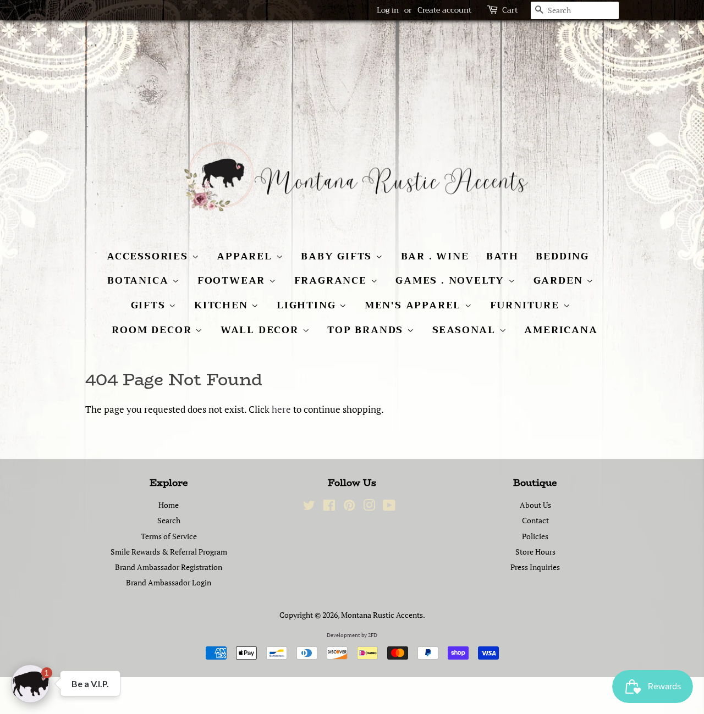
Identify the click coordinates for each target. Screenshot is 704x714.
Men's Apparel (415, 305)
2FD (372, 635)
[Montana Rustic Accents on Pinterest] (349, 507)
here (281, 409)
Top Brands (367, 330)
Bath (502, 256)
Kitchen (222, 305)
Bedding (562, 256)
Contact (535, 520)
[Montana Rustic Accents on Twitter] (309, 507)
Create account (444, 9)
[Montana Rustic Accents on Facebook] (329, 507)
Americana (560, 330)
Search (168, 520)
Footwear (233, 280)
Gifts (150, 305)
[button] (30, 684)
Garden (560, 280)
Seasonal (465, 330)
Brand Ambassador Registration (168, 567)
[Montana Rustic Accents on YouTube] (389, 507)
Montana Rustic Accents (382, 615)
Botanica (139, 280)
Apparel (246, 256)
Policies (535, 536)
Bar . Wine (435, 256)
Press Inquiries (535, 567)
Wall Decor (261, 330)
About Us (535, 505)
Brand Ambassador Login (168, 582)
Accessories (149, 256)
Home (168, 505)
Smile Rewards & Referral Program (169, 551)
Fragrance (332, 280)
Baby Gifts (338, 256)
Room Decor (153, 330)
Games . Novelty (451, 280)
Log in (388, 9)
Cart (510, 10)
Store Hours (535, 551)
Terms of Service (169, 536)
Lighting (308, 305)
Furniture (526, 305)
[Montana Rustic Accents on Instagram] (369, 507)
